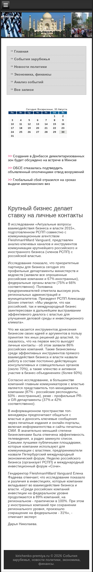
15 (54, 124)
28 (46, 132)
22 (54, 128)
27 (37, 132)
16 (63, 124)
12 (29, 124)
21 (46, 128)
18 (20, 128)
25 (20, 132)
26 (29, 132)
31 (12, 136)
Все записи (24, 90)
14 (46, 124)
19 (29, 128)
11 (20, 124)
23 (63, 128)
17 (12, 128)
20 (37, 128)
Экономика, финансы (32, 74)
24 (12, 132)
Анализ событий (28, 82)
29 (54, 132)
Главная (21, 51)
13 (37, 124)
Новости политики (30, 67)
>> (10, 156)
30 (63, 132)
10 (12, 124)
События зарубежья (32, 59)
